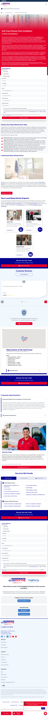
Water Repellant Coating (31, 490)
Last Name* (4, 83)
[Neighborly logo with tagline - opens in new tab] (34, 580)
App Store (25, 610)
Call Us (7, 713)
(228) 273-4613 (7, 627)
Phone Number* (5, 93)
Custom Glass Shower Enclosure (11, 491)
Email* (3, 88)
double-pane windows (32, 203)
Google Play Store (25, 614)
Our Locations (4, 677)
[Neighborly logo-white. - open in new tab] (3, 0)
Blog (2, 671)
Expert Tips (3, 674)
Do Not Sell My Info (22, 705)
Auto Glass (5, 71)
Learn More (9, 230)
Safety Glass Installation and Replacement (35, 494)
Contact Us (3, 659)
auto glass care (20, 204)
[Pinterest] (16, 636)
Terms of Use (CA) (14, 701)
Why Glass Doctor (5, 654)
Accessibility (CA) (13, 705)
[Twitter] (5, 636)
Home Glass (6, 73)
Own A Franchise (4, 664)
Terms (41, 111)
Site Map (3, 679)
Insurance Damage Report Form (8, 682)
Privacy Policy (9, 115)
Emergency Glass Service (31, 492)
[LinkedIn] (7, 636)
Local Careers (4, 662)
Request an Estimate (24, 117)
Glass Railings (29, 487)
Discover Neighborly (23, 600)
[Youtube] (13, 636)
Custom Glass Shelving (31, 485)
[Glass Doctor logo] (17, 581)
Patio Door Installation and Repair (33, 503)
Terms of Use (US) (5, 701)
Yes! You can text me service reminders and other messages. (15, 108)
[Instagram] (10, 636)
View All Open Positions (23, 467)
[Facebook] (2, 636)
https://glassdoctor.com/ (34, 111)
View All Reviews (24, 274)
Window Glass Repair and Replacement (12, 503)
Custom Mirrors (7, 489)
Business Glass (6, 76)
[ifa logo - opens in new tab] (3, 685)
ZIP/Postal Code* (5, 103)
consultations (38, 37)
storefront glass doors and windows (13, 203)
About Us (3, 657)
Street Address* (5, 98)
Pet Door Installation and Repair (33, 506)
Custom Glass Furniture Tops (10, 496)
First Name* (4, 78)
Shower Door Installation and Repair (12, 493)
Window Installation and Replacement (12, 506)
